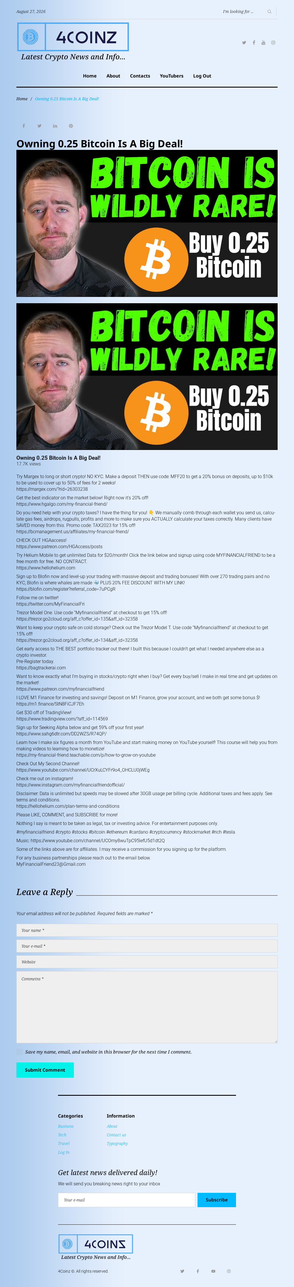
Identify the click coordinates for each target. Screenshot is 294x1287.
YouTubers (171, 76)
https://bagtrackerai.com (41, 667)
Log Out (202, 76)
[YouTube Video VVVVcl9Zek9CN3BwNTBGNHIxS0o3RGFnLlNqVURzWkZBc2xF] (147, 376)
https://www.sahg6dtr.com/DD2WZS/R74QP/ (61, 734)
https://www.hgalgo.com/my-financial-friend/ (61, 504)
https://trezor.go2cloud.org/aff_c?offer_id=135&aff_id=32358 (77, 619)
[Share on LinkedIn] (55, 126)
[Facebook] (253, 42)
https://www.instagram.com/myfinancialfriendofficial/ (70, 785)
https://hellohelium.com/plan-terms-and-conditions (67, 806)
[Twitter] (244, 42)
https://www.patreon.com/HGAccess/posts (59, 546)
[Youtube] (213, 1271)
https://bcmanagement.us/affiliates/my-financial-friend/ (72, 531)
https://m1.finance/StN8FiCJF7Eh (50, 704)
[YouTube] (263, 42)
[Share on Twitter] (39, 126)
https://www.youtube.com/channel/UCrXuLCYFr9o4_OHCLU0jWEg (83, 770)
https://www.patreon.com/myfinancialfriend (60, 689)
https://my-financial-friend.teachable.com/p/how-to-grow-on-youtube (86, 755)
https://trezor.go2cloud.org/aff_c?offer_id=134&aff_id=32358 (77, 640)
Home (90, 76)
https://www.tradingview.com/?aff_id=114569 (62, 719)
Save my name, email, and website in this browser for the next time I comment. (108, 1052)
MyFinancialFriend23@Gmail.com (51, 864)
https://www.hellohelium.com (45, 568)
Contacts (140, 76)
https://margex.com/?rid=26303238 (52, 489)
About (113, 76)
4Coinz (64, 1271)
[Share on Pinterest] (71, 126)
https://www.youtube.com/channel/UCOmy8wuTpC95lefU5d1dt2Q (98, 840)
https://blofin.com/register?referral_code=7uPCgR (65, 589)
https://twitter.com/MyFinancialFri (50, 604)
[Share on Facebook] (23, 126)
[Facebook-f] (198, 1271)
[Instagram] (273, 42)
